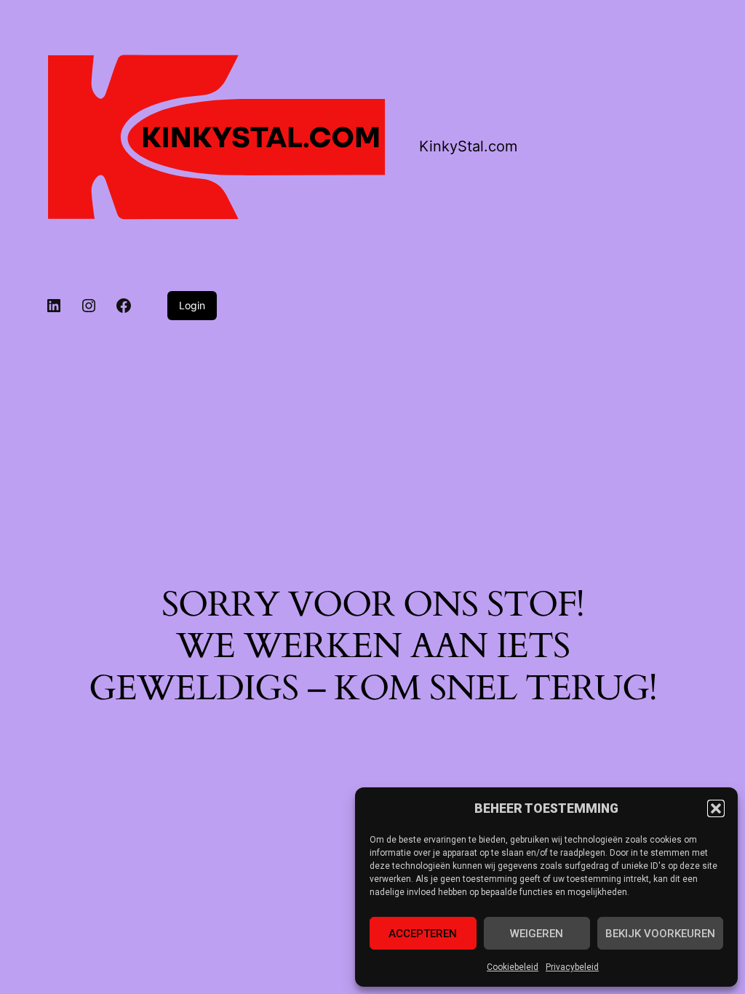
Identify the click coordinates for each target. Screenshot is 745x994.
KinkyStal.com (468, 146)
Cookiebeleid (512, 967)
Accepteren (423, 933)
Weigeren (536, 933)
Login (192, 305)
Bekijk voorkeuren (660, 933)
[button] (716, 808)
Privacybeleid (572, 967)
